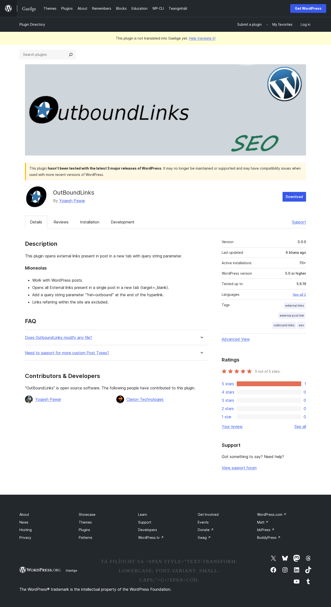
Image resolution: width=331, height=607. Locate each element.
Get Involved (208, 514)
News (23, 522)
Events (203, 522)
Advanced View (236, 339)
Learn (142, 514)
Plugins (84, 530)
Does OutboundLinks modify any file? (58, 337)
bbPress (266, 530)
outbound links (284, 325)
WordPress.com (271, 514)
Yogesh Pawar (72, 200)
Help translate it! (202, 38)
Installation (89, 222)
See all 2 (299, 294)
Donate (206, 530)
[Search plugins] (71, 54)
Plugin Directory (32, 24)
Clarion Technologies (145, 399)
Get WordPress (308, 8)
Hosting (25, 530)
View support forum (239, 467)
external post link (292, 315)
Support (299, 222)
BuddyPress (269, 537)
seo (301, 325)
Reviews (61, 222)
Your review (232, 426)
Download (294, 197)
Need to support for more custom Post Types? (67, 353)
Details (36, 222)
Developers (147, 530)
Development (122, 222)
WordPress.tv (151, 537)
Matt (262, 522)
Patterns (85, 537)
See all (300, 426)
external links (294, 305)
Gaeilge (71, 570)
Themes (85, 522)
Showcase (87, 514)
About (24, 514)
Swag (204, 537)
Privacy (25, 537)
